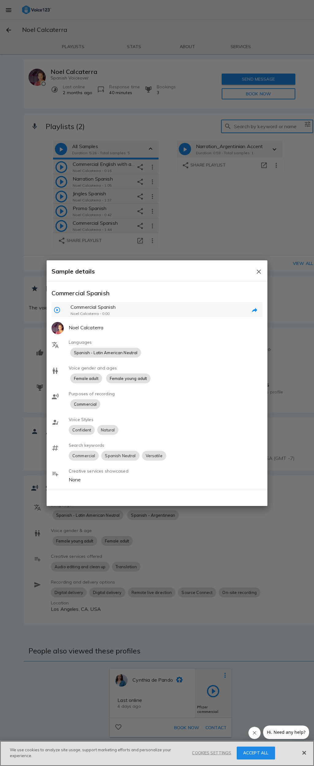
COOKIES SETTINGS (211, 752)
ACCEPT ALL (255, 752)
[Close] (304, 753)
